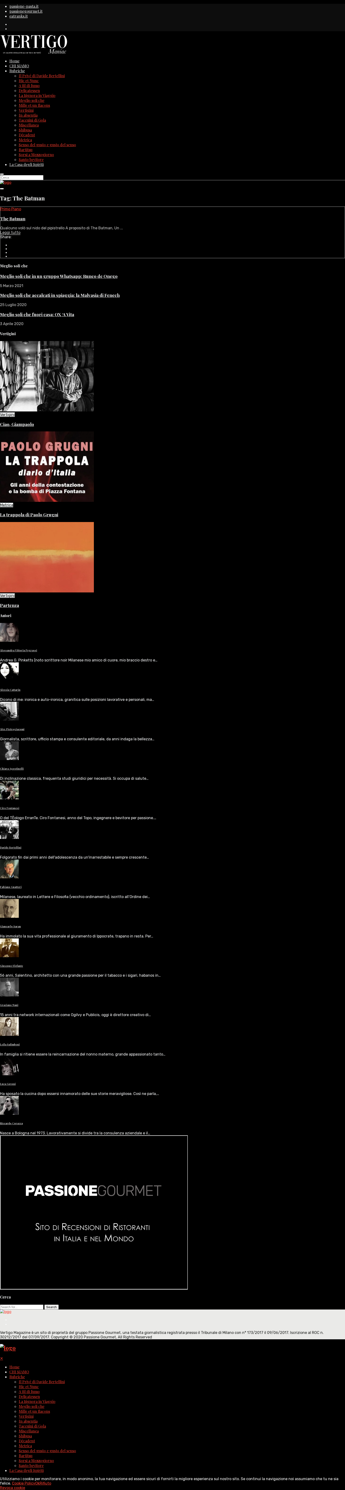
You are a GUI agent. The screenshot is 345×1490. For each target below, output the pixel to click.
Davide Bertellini (10, 847)
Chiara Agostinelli (12, 768)
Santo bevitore (31, 159)
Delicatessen (29, 90)
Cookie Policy (23, 1483)
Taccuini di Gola (32, 120)
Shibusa (25, 129)
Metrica (25, 139)
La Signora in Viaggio (37, 95)
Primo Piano (10, 209)
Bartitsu (25, 149)
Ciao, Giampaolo (17, 424)
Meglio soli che (31, 100)
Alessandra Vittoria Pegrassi (18, 650)
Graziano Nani (9, 1005)
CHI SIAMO (19, 65)
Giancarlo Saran (10, 926)
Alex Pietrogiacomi (12, 729)
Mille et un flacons (34, 105)
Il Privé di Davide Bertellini (42, 75)
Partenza (9, 605)
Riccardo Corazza (11, 1123)
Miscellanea (29, 125)
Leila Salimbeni (10, 1044)
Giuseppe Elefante (11, 966)
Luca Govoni (8, 1084)
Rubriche (17, 70)
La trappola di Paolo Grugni (29, 515)
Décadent (27, 134)
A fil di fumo (29, 85)
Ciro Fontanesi (9, 808)
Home (14, 60)
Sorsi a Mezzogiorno (36, 154)
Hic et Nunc (29, 80)
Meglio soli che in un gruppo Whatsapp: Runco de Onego (59, 276)
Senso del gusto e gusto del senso (47, 144)
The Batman (12, 219)
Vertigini (26, 110)
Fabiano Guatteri (11, 887)
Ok (37, 1483)
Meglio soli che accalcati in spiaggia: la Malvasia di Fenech (60, 295)
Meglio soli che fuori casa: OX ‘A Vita (37, 314)
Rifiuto (45, 1483)
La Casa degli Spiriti (26, 164)
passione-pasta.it (23, 6)
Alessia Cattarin (10, 689)
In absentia (28, 115)
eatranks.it (18, 16)
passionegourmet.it (25, 11)
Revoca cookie (12, 1488)
